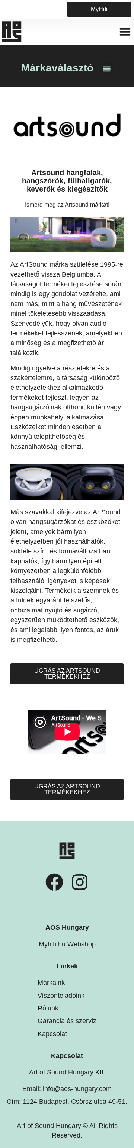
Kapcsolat (52, 1034)
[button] (125, 32)
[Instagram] (80, 882)
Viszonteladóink (61, 995)
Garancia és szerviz (67, 1021)
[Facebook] (54, 882)
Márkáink (51, 982)
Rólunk (48, 1008)
